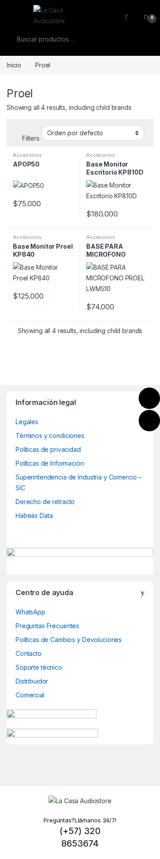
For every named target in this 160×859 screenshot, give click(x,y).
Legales (27, 421)
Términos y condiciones (50, 435)
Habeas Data (34, 515)
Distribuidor (32, 681)
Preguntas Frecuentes (47, 626)
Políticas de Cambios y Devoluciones (69, 639)
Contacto (29, 653)
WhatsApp (30, 612)
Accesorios (27, 155)
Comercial (30, 695)
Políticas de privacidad (48, 449)
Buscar (141, 39)
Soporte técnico (39, 667)
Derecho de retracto (45, 501)
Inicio (14, 65)
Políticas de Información (50, 463)
